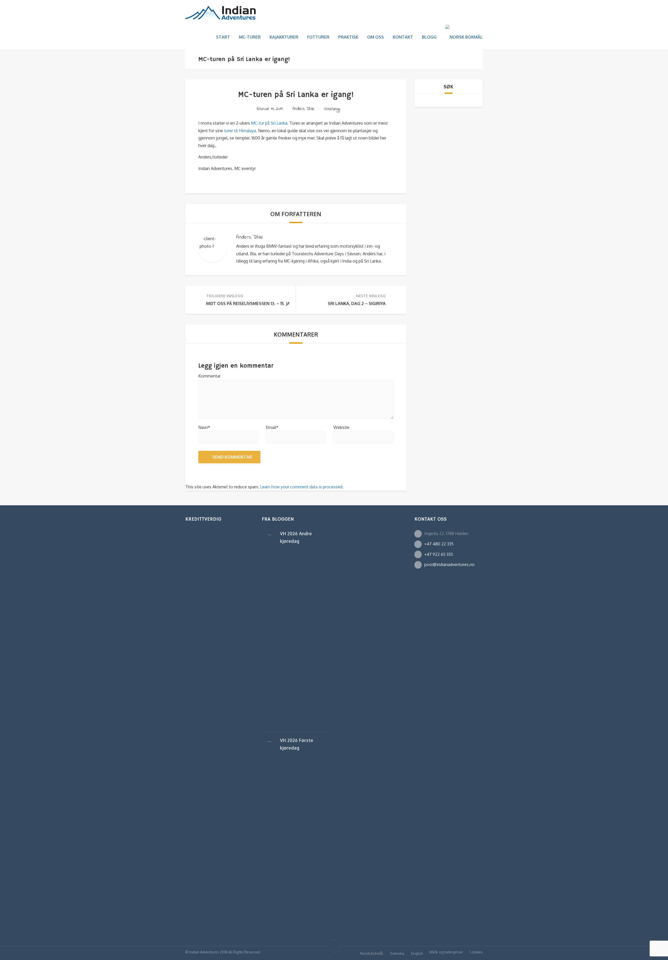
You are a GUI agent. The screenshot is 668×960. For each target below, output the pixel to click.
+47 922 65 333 (438, 554)
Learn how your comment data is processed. (301, 486)
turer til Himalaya (240, 130)
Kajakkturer (284, 37)
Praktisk (348, 37)
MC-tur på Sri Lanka (269, 123)
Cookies (476, 952)
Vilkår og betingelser (446, 952)
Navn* (204, 427)
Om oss (375, 37)
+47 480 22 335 (439, 543)
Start (223, 37)
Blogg (429, 37)
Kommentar (209, 376)
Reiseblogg (332, 109)
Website (341, 427)
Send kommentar (232, 457)
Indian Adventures (204, 952)
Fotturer (318, 37)
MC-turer (250, 37)
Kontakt (403, 37)
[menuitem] (464, 37)
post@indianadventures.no (449, 564)
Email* (272, 427)
